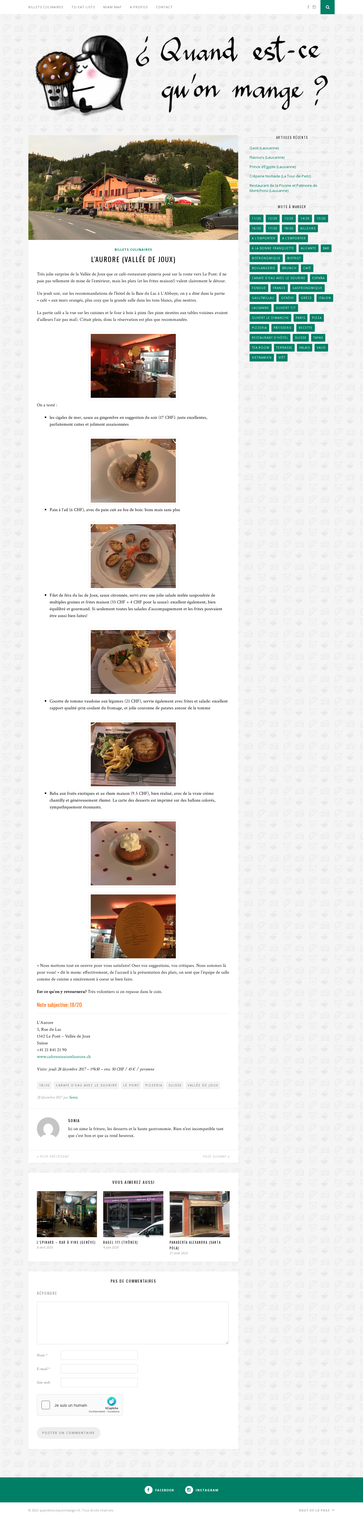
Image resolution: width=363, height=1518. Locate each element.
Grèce (306, 298)
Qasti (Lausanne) (264, 147)
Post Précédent (54, 1157)
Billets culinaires (45, 7)
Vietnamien (262, 357)
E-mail (43, 1368)
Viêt (281, 357)
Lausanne (260, 308)
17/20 (272, 228)
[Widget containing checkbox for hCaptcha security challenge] (80, 1405)
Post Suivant (215, 1157)
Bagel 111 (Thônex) (120, 1242)
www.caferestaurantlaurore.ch (64, 1057)
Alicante (308, 248)
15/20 (321, 218)
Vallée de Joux (203, 1085)
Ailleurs (308, 228)
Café (307, 268)
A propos (139, 7)
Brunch (289, 268)
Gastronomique (307, 288)
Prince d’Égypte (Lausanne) (273, 166)
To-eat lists (83, 7)
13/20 (289, 218)
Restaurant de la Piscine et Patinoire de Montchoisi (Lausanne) (283, 188)
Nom (42, 1355)
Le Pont (131, 1085)
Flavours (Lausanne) (267, 157)
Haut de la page (315, 1510)
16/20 (256, 228)
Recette (306, 328)
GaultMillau (263, 298)
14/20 (305, 218)
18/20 (44, 1085)
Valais (304, 348)
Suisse (175, 1085)
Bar (326, 248)
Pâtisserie (283, 328)
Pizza (317, 318)
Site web (43, 1382)
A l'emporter (263, 238)
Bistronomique (266, 258)
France (279, 288)
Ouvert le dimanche (270, 318)
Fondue (259, 288)
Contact (164, 7)
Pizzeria (153, 1085)
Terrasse (284, 348)
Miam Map (112, 7)
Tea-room (260, 348)
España (318, 278)
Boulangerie (263, 268)
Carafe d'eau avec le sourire (86, 1085)
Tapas (318, 338)
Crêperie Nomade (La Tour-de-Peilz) (280, 176)
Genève (287, 298)
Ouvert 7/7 (286, 308)
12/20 (272, 218)
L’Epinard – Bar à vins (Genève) (66, 1242)
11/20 (256, 218)
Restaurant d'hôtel (270, 338)
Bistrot (294, 258)
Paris (300, 318)
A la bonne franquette (273, 248)
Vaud (321, 348)
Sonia (73, 1097)
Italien (325, 298)
